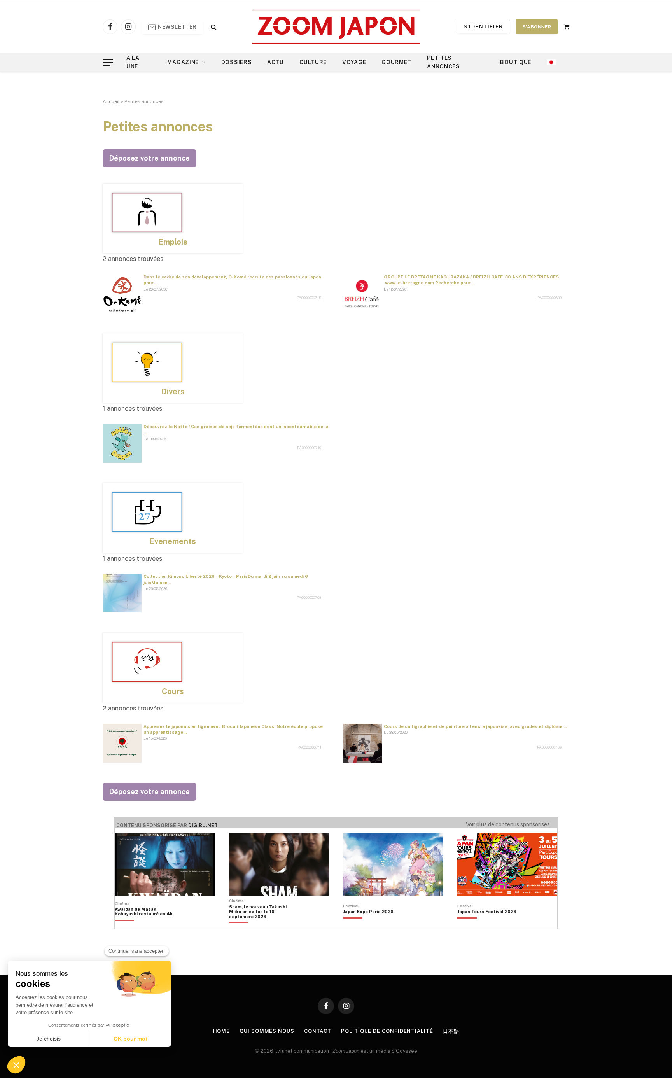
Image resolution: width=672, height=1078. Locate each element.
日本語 (451, 1031)
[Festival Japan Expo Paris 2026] (368, 925)
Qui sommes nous (267, 1031)
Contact (317, 1031)
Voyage (354, 62)
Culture (313, 62)
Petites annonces (443, 62)
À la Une (133, 62)
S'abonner (537, 27)
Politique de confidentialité (387, 1031)
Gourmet (396, 62)
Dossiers (236, 62)
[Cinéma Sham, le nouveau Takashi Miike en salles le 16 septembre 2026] (262, 925)
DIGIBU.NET (203, 825)
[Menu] (108, 62)
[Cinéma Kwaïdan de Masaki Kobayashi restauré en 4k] (147, 925)
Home (221, 1031)
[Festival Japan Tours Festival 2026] (486, 925)
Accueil (111, 101)
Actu (275, 62)
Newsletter (177, 27)
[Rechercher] (213, 26)
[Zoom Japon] (336, 26)
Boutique (515, 62)
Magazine (183, 62)
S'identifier (483, 27)
